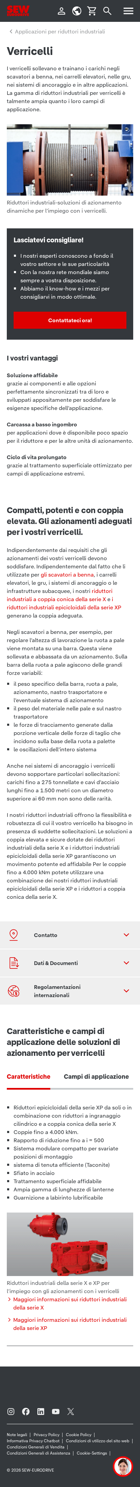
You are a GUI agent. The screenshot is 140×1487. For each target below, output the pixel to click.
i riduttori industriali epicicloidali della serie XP (64, 603)
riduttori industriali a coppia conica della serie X (59, 595)
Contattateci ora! (70, 320)
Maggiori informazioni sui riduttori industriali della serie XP (70, 1324)
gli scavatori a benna (67, 574)
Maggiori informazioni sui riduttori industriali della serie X (70, 1303)
